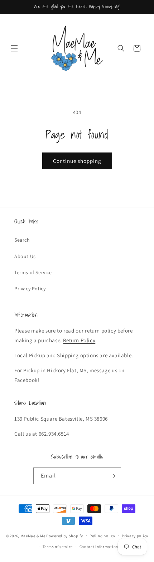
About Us (25, 256)
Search (22, 240)
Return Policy (79, 340)
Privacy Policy (29, 288)
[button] (14, 48)
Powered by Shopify (64, 535)
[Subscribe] (113, 475)
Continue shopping (77, 161)
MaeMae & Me (32, 535)
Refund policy (102, 535)
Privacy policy (135, 535)
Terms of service (58, 546)
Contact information (99, 546)
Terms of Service (33, 272)
